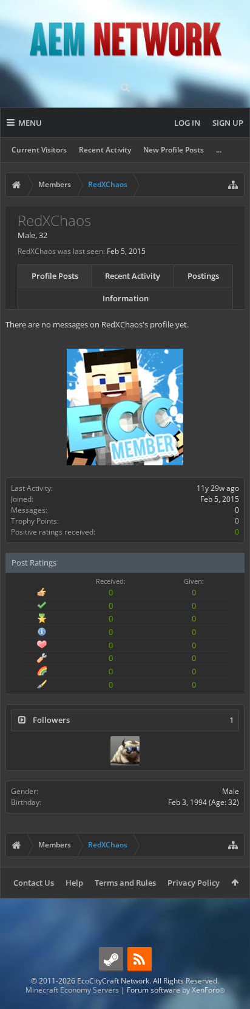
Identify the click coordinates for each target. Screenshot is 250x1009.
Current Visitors (39, 150)
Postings (203, 275)
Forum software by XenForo (176, 990)
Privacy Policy (193, 882)
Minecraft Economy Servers (72, 990)
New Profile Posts (173, 150)
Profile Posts (55, 275)
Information (126, 298)
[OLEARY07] (125, 750)
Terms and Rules (125, 882)
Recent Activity (105, 150)
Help (74, 882)
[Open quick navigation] (233, 184)
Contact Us (33, 882)
